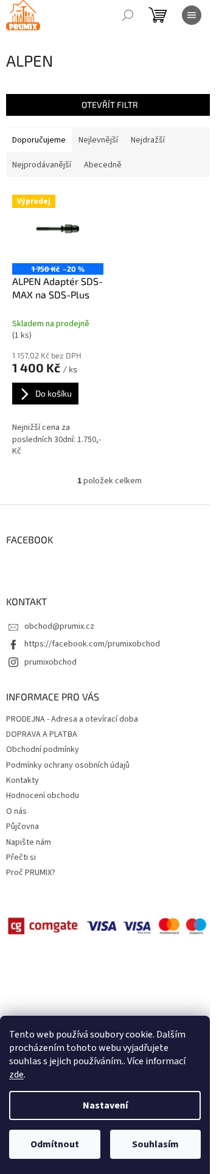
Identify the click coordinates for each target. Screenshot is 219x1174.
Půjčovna (22, 826)
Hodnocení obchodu (42, 796)
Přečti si (21, 857)
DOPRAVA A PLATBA (41, 734)
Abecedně (103, 165)
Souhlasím (155, 1144)
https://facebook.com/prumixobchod (92, 644)
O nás (16, 811)
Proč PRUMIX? (30, 873)
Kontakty (22, 780)
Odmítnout (54, 1144)
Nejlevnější (98, 140)
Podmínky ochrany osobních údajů (68, 765)
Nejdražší (148, 140)
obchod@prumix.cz (59, 626)
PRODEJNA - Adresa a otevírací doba (72, 719)
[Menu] (191, 15)
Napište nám (28, 842)
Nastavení (105, 1105)
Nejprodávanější (41, 165)
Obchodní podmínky (42, 749)
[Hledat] (128, 15)
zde (16, 1074)
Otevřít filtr (110, 104)
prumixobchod (50, 662)
